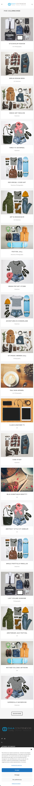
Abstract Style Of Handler (17, 529)
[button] (31, 749)
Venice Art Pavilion (17, 113)
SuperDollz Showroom (17, 702)
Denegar (17, 775)
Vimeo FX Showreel (17, 148)
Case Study (17, 459)
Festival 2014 (17, 251)
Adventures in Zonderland (17, 321)
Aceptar (17, 770)
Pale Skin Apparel (17, 390)
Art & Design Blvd (17, 217)
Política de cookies (16, 783)
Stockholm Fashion (17, 43)
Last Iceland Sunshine (17, 598)
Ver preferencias (17, 779)
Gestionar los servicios (16, 765)
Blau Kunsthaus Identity (17, 494)
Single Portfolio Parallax (17, 563)
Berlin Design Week (17, 78)
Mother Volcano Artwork (17, 667)
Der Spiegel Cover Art (17, 182)
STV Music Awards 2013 (17, 355)
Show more (17, 713)
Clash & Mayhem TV (17, 425)
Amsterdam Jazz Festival (17, 633)
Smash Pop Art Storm (17, 286)
